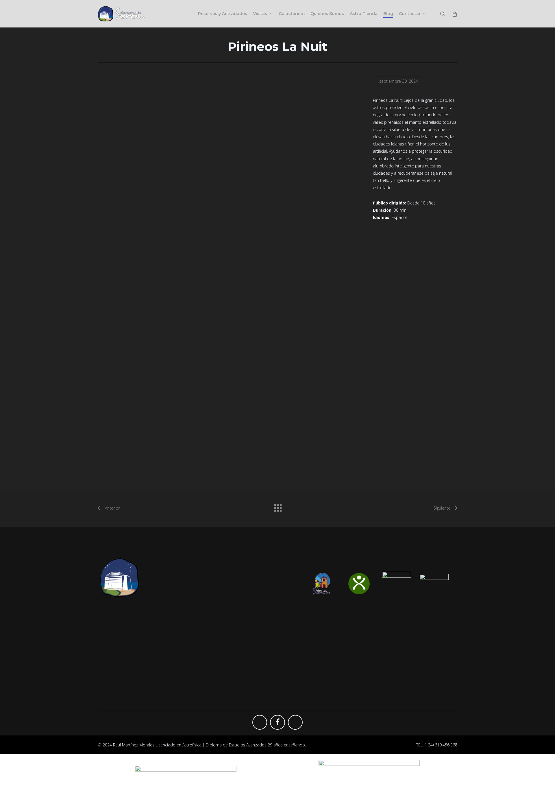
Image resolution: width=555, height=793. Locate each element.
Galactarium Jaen (301, 650)
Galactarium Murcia (304, 641)
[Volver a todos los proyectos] (277, 506)
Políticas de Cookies (396, 650)
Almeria (384, 624)
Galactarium (206, 659)
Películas (202, 650)
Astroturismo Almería (305, 659)
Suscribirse (296, 615)
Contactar (386, 615)
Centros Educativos (213, 641)
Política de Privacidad (397, 641)
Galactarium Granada (306, 633)
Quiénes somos (209, 668)
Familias (202, 633)
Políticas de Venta (393, 668)
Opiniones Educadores (307, 668)
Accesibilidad (389, 676)
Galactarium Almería (304, 624)
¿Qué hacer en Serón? (397, 633)
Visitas (200, 624)
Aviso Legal (387, 659)
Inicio (199, 615)
